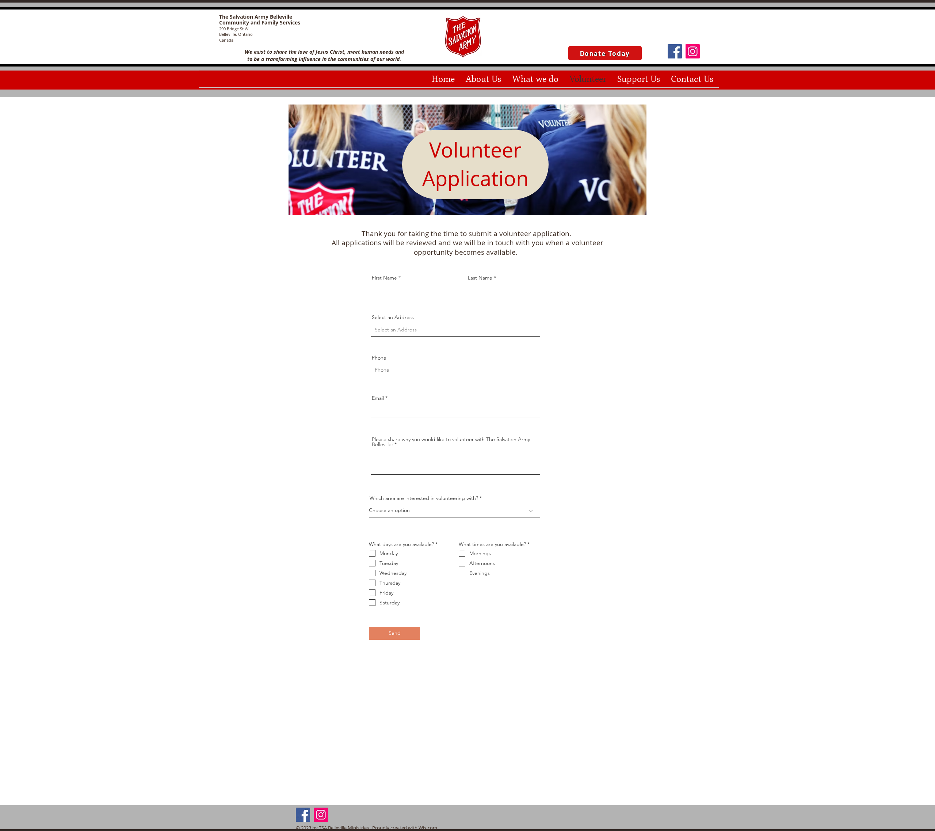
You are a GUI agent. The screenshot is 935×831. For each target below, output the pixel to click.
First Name (384, 277)
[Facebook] (675, 51)
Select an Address (393, 317)
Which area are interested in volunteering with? (424, 498)
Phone (379, 357)
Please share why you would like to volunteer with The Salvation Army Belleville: (451, 442)
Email (378, 398)
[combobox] (455, 330)
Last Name (480, 277)
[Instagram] (693, 51)
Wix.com (428, 827)
